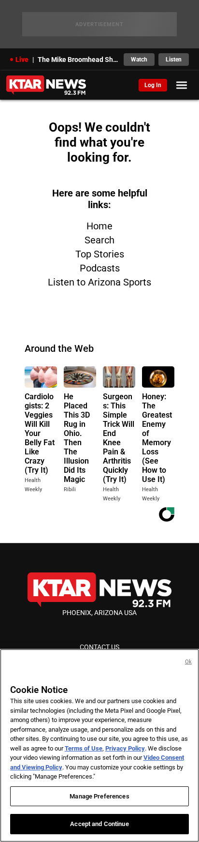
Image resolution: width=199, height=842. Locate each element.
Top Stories (99, 254)
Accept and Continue (99, 823)
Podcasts (100, 268)
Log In (152, 85)
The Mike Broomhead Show (78, 59)
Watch (139, 59)
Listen (174, 59)
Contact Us (99, 647)
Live (21, 59)
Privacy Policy (125, 748)
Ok (188, 662)
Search (99, 240)
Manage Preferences (99, 796)
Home (99, 226)
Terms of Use (83, 748)
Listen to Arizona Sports (99, 282)
